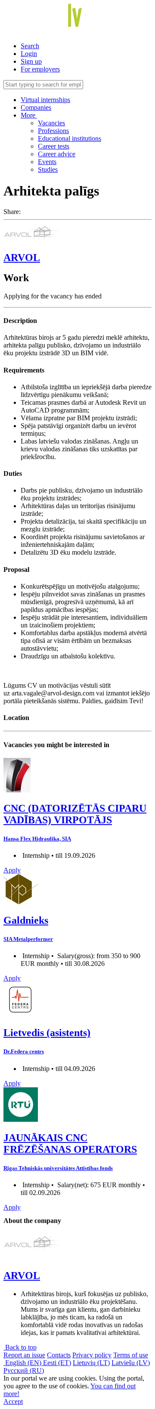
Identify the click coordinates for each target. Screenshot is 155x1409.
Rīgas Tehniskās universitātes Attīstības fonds (58, 1168)
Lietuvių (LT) (91, 1362)
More (29, 115)
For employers (40, 69)
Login (29, 53)
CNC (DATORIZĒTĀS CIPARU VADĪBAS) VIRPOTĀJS (74, 814)
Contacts (59, 1355)
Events (47, 161)
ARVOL (21, 257)
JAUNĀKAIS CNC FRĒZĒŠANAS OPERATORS (70, 1143)
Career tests (53, 146)
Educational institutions (69, 138)
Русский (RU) (23, 1370)
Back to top (20, 1347)
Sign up (31, 61)
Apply (12, 870)
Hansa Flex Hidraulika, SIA (37, 838)
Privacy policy (92, 1355)
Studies (48, 169)
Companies (36, 107)
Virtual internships (45, 99)
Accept (13, 1401)
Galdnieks (25, 920)
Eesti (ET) (57, 1362)
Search (30, 46)
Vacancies (51, 123)
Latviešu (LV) (131, 1362)
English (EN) (23, 1362)
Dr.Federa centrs (23, 1051)
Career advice (56, 154)
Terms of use (130, 1355)
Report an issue (24, 1355)
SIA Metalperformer (28, 939)
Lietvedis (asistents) (46, 1032)
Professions (53, 130)
